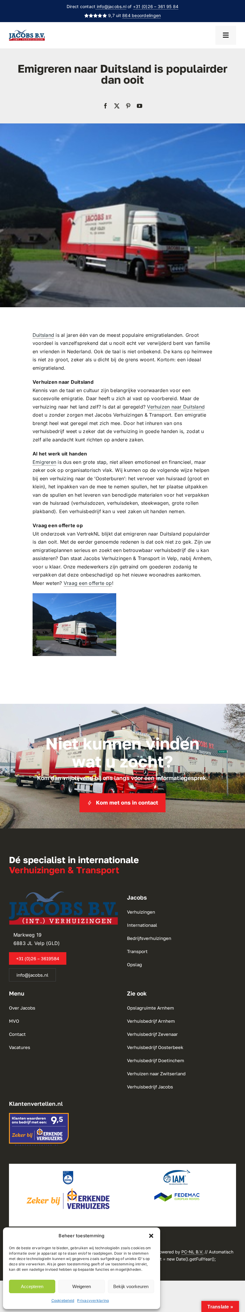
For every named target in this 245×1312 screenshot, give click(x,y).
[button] (151, 1236)
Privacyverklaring (93, 1300)
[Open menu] (225, 35)
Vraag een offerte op (88, 583)
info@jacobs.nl (110, 6)
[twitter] (117, 105)
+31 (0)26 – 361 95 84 (155, 6)
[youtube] (139, 105)
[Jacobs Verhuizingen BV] (27, 32)
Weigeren (81, 1286)
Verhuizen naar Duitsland (176, 407)
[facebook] (105, 105)
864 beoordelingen (141, 15)
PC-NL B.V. (192, 1251)
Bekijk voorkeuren (130, 1286)
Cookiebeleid (62, 1300)
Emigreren (44, 462)
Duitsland (43, 335)
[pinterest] (128, 105)
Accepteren (32, 1286)
